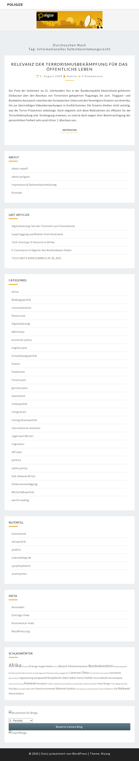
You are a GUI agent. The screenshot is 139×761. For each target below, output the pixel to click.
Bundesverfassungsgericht (58, 673)
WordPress (79, 753)
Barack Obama (67, 666)
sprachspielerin (21, 566)
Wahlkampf (124, 688)
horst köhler (85, 678)
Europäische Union (58, 678)
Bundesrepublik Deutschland (20, 673)
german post (20, 388)
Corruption (104, 673)
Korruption (42, 683)
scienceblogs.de (21, 557)
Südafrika (70, 688)
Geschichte (18, 396)
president (22, 689)
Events (16, 364)
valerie (72, 76)
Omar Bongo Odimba (119, 684)
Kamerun (30, 683)
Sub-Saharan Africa (23, 476)
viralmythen (19, 574)
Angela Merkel (45, 666)
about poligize (21, 176)
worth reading (20, 500)
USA (115, 688)
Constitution (94, 673)
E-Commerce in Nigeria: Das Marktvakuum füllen (41, 250)
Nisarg (105, 753)
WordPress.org (21, 631)
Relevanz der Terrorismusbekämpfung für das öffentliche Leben (69, 66)
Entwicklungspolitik (24, 356)
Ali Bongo (33, 666)
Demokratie (115, 672)
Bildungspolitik (21, 299)
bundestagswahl (40, 673)
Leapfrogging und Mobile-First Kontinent (37, 234)
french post (19, 380)
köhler (50, 684)
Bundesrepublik (120, 666)
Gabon (73, 678)
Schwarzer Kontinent (45, 688)
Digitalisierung (21, 323)
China (85, 672)
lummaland (19, 533)
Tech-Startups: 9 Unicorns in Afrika (33, 242)
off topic (17, 452)
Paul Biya (13, 688)
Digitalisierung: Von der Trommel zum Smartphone (43, 226)
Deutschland (14, 678)
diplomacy (18, 331)
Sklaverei (61, 688)
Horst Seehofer (101, 678)
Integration (19, 412)
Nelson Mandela (90, 684)
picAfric (16, 549)
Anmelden (18, 607)
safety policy (19, 468)
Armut (55, 666)
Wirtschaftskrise (16, 693)
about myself (20, 168)
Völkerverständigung (24, 484)
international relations (26, 428)
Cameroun (75, 672)
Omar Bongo (103, 683)
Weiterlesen (70, 130)
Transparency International (87, 689)
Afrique (25, 666)
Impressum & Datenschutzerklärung (34, 184)
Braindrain (83, 666)
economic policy (22, 340)
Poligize (15, 4)
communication (21, 307)
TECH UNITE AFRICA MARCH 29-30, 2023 (36, 258)
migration (18, 444)
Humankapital (115, 678)
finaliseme (18, 372)
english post (19, 348)
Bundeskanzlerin (100, 666)
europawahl (40, 678)
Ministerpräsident (76, 684)
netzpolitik (19, 541)
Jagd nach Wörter (22, 436)
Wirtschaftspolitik (23, 492)
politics (16, 460)
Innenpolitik (19, 404)
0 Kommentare (92, 76)
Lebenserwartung (61, 684)
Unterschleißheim (105, 689)
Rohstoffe (30, 689)
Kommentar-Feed (23, 623)
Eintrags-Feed (20, 615)
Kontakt (17, 192)
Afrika (15, 665)
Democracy (18, 315)
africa (15, 291)
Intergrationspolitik (24, 420)
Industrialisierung (16, 684)
